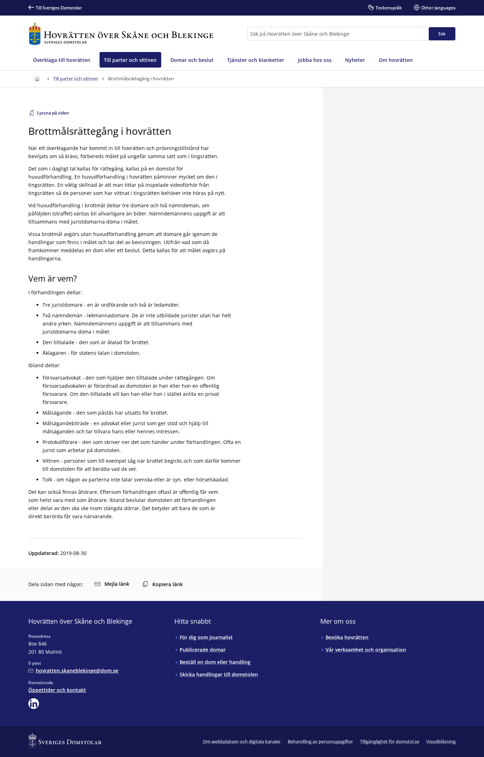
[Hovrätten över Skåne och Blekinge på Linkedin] (33, 703)
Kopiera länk (167, 584)
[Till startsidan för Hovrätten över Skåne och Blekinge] (120, 33)
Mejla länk (117, 583)
